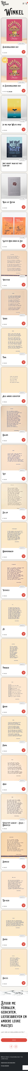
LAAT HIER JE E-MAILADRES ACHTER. (13, 1032)
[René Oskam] (5, 3)
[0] (26, 3)
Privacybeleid (5, 1065)
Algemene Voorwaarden (8, 1062)
